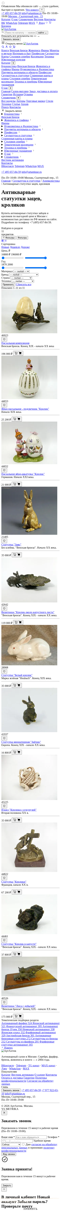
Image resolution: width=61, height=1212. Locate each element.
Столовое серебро (19, 78)
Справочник (26, 19)
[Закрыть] (41, 10)
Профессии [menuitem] (38, 53)
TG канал (33, 1065)
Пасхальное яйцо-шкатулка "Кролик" (23, 474)
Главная (6, 91)
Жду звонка (9, 1154)
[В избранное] (4, 339)
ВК (3, 22)
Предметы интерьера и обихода (19, 72)
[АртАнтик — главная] (8, 29)
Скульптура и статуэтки (15, 75)
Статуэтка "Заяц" (11, 544)
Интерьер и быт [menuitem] (22, 53)
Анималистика (51, 180)
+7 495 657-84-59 (11, 13)
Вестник (39, 19)
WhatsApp (11, 22)
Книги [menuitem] (5, 50)
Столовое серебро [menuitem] (19, 56)
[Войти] (6, 47)
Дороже (25, 247)
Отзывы (28, 94)
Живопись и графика (16, 120)
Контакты (50, 19)
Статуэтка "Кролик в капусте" (19, 943)
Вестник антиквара (12, 160)
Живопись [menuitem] (34, 50)
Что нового (32, 9)
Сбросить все (23, 284)
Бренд (4, 274)
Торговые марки (35, 101)
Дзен (4, 1068)
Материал (7, 271)
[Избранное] (46, 22)
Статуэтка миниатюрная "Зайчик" (21, 741)
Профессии (45, 72)
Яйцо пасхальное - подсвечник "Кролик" (25, 408)
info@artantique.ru (32, 13)
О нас (14, 19)
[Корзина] (14, 47)
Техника (6, 281)
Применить (8, 284)
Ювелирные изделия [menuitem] (13, 59)
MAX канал (48, 1065)
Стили (49, 101)
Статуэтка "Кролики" (13, 881)
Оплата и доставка (12, 1077)
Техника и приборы (25, 81)
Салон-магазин (20, 91)
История (18, 94)
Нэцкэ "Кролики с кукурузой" (19, 809)
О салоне (39, 1074)
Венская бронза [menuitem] (19, 50)
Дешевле (15, 247)
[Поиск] (2, 47)
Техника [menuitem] (49, 56)
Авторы (20, 101)
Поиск (5, 107)
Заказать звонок (11, 39)
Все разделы (8, 101)
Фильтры (9, 237)
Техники (6, 104)
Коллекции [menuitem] (37, 56)
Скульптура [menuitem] (52, 53)
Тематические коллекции (18, 144)
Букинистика (9, 66)
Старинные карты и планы (17, 138)
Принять (30, 1208)
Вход (41, 22)
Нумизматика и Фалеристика (37, 69)
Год (3, 261)
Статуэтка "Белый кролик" (17, 675)
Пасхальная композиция (15, 343)
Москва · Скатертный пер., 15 (25, 16)
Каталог (6, 19)
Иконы (15, 69)
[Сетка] (2, 241)
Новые (5, 247)
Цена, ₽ (5, 250)
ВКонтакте (7, 166)
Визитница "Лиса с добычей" (18, 1006)
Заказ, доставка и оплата (43, 91)
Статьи (16, 104)
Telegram (23, 22)
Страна (5, 277)
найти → (42, 32)
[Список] (5, 241)
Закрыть (7, 1185)
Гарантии (6, 94)
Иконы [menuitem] (45, 50)
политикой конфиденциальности (15, 1201)
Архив (24, 104)
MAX (32, 22)
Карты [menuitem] (5, 56)
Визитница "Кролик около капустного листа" (27, 612)
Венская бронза (26, 66)
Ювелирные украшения (18, 150)
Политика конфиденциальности (24, 1079)
